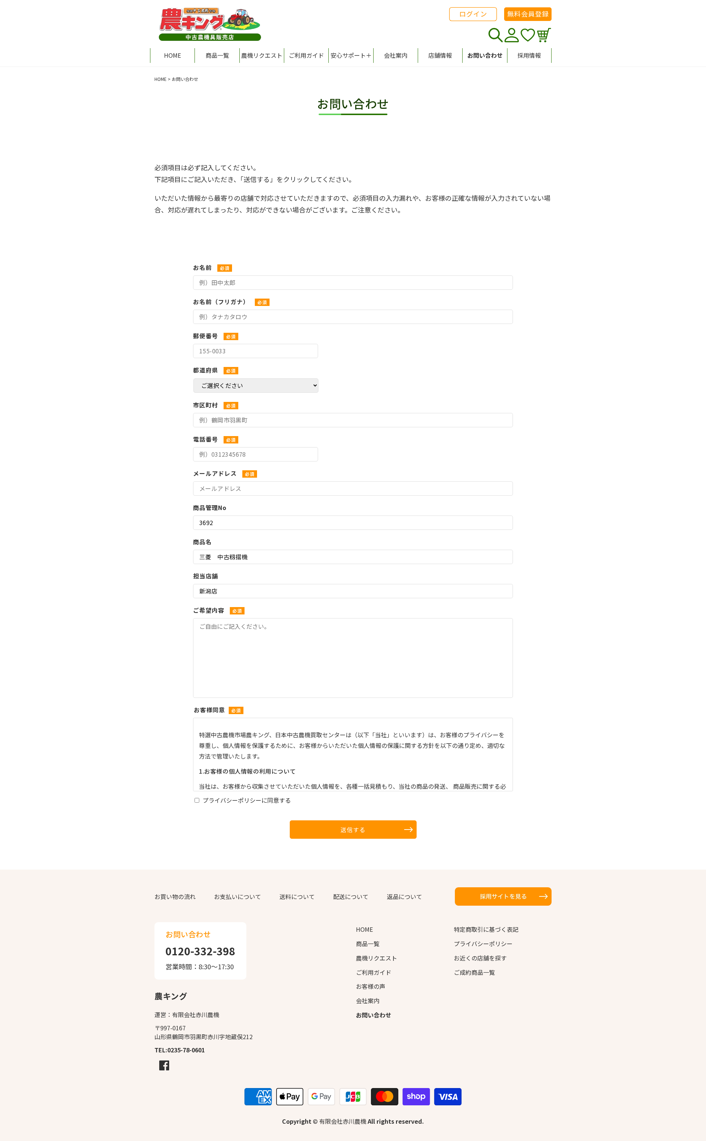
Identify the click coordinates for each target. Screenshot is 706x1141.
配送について (350, 896)
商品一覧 (367, 943)
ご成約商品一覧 (474, 972)
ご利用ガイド (373, 972)
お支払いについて (237, 896)
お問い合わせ (373, 1014)
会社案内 (367, 1000)
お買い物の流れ (175, 896)
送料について (297, 896)
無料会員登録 (528, 13)
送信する (353, 829)
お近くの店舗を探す (480, 957)
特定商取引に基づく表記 (486, 929)
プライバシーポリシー (483, 943)
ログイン (473, 13)
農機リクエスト (376, 957)
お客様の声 (370, 986)
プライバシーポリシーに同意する (247, 800)
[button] (350, 55)
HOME (160, 79)
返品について (404, 896)
